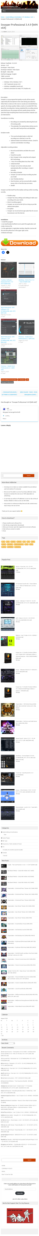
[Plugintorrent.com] (19, 8)
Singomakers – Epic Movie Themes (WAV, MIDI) (20, 917)
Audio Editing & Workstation (14, 17)
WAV (33, 541)
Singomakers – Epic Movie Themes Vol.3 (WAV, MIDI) (21, 906)
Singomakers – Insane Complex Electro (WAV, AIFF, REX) (22, 982)
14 (22, 1027)
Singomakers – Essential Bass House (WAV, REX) (20, 923)
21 (22, 1029)
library (4, 544)
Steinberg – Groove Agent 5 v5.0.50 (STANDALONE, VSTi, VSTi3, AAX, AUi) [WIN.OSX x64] (25, 757)
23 (33, 1029)
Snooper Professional (7, 382)
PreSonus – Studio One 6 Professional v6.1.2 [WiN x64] (8, 367)
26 (12, 1031)
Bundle (13, 541)
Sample (5, 852)
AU (28, 541)
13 (17, 1027)
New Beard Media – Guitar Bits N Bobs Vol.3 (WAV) (21, 882)
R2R (31, 544)
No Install (10, 544)
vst (24, 541)
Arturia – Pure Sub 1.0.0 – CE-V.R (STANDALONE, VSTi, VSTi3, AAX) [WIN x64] (26, 568)
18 (7, 1029)
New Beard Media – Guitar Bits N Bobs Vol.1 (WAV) (21, 870)
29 (28, 1031)
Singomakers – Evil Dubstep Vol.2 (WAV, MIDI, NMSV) (21, 935)
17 (1, 1029)
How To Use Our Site (7, 1174)
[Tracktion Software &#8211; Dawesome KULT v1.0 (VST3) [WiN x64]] (9, 270)
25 (7, 1031)
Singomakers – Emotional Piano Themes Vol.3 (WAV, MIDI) (23, 888)
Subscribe (20, 1193)
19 (12, 1029)
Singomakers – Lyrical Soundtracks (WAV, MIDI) (20, 988)
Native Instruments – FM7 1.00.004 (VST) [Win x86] (17, 1078)
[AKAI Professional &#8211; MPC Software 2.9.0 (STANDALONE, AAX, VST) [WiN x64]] (9, 297)
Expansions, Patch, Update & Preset (12, 843)
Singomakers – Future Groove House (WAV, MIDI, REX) (22, 965)
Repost (19, 541)
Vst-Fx (4, 546)
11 (7, 1027)
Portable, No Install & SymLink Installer (13, 849)
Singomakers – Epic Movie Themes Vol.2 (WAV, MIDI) (21, 912)
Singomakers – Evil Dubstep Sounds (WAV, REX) (20, 929)
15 (28, 1027)
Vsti (8, 541)
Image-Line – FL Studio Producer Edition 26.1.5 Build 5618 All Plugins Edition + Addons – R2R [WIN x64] (26, 688)
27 (17, 1031)
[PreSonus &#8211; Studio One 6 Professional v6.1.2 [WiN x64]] (9, 356)
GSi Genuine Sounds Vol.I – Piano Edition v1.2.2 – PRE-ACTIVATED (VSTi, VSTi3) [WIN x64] (26, 585)
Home (2, 17)
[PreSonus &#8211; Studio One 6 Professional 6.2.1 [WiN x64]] (26, 327)
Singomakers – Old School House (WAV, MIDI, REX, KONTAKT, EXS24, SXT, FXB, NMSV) (26, 706)
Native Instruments (19, 544)
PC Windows (26, 17)
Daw (5, 834)
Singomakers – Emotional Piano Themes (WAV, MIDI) (21, 900)
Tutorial (5, 855)
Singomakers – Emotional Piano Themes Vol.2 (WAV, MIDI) (23, 894)
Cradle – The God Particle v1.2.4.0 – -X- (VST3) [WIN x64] (22, 864)
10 (1, 1027)
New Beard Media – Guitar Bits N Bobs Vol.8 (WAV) (21, 876)
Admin (5, 31)
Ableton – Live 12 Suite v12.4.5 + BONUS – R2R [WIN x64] (22, 1112)
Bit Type (5, 840)
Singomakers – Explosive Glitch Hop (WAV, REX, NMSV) (22, 947)
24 (1, 1031)
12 (12, 1027)
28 (22, 1031)
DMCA (3, 1171)
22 (28, 1029)
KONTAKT (10, 546)
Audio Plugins (6, 838)
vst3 (26, 544)
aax (3, 541)
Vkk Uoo (3, 1058)
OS (3, 846)
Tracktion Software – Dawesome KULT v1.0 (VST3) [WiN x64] (7, 281)
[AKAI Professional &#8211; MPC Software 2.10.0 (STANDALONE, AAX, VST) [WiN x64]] (9, 327)
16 (33, 1027)
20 (17, 1029)
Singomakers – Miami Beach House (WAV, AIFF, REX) (21, 1006)
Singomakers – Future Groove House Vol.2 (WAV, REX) (21, 959)
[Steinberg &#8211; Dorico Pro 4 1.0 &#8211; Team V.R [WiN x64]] (26, 270)
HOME (3, 1165)
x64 (32, 17)
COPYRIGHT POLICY (7, 1168)
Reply (4, 418)
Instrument (18, 546)
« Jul (2, 1035)
